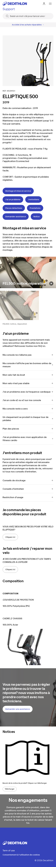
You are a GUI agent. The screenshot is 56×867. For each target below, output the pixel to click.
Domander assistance (15, 216)
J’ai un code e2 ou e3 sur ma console (22, 400)
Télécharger (9, 789)
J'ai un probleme (12, 199)
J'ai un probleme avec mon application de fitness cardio (25, 439)
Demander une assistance (17, 709)
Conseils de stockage (14, 480)
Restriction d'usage (13, 497)
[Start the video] (51, 283)
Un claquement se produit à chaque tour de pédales (25, 419)
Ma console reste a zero (15, 408)
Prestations (35, 208)
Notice (36, 216)
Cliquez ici (10, 537)
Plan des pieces (11, 428)
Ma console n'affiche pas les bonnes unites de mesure (27, 365)
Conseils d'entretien (13, 489)
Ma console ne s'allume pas (17, 355)
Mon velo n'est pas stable (16, 383)
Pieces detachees (13, 208)
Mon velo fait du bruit (14, 375)
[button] (19, 308)
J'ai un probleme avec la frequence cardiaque (27, 391)
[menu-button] (50, 4)
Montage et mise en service (18, 191)
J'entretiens (33, 199)
